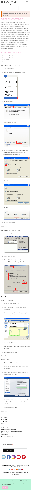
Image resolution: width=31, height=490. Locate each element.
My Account (4, 419)
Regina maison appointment (8, 429)
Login (2, 423)
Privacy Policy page (6, 483)
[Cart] (28, 8)
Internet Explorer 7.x (8, 55)
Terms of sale (4, 433)
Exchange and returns (7, 436)
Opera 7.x (6, 62)
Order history (4, 421)
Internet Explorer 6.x (8, 57)
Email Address (8, 445)
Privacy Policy (4, 435)
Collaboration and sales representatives (11, 431)
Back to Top (4, 226)
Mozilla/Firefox (7, 60)
